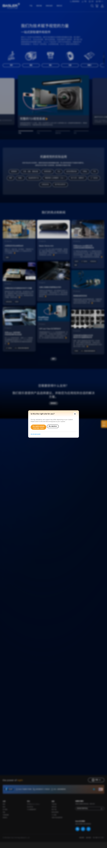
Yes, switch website (38, 427)
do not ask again (35, 434)
